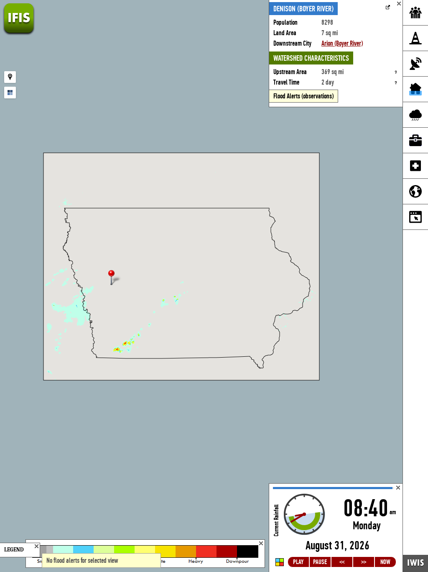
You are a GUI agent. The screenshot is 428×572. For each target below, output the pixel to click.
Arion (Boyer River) (342, 43)
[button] (115, 278)
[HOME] (19, 33)
